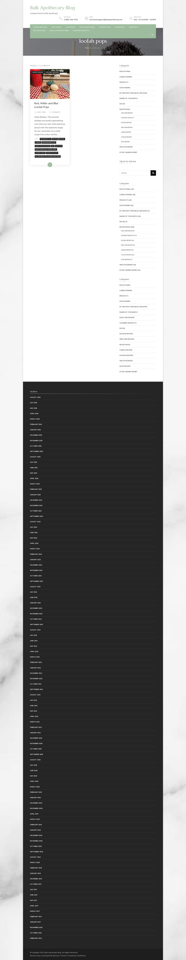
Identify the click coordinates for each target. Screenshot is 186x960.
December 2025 (36, 435)
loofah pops (40, 153)
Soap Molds (56, 27)
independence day (48, 142)
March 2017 (35, 911)
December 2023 (36, 565)
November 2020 (36, 743)
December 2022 (36, 608)
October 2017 (36, 884)
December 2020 (36, 738)
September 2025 (36, 451)
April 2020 (34, 781)
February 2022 (36, 662)
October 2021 (36, 684)
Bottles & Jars (39, 31)
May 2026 (33, 408)
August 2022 (35, 630)
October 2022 (36, 619)
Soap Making (124, 88)
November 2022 (36, 614)
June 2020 (33, 771)
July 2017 (33, 890)
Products (123, 82)
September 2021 (36, 689)
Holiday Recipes (52, 72)
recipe (55, 139)
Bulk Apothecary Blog (52, 8)
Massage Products (81, 31)
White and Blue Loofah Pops (45, 149)
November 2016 (36, 927)
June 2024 (33, 533)
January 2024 (35, 560)
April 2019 (34, 814)
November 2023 (36, 570)
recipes (61, 139)
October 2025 (36, 446)
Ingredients (134, 27)
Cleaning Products (127, 118)
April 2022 (34, 652)
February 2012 (36, 938)
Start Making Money (128, 152)
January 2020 (35, 798)
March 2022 (35, 657)
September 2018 (36, 852)
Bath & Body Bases (87, 27)
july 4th (59, 146)
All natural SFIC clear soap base (47, 156)
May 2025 (33, 473)
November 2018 (36, 841)
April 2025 (34, 478)
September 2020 (36, 754)
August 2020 (35, 760)
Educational (125, 71)
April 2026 (34, 414)
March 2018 (35, 862)
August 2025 (35, 457)
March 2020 (35, 787)
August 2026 (35, 397)
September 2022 (36, 625)
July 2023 (33, 592)
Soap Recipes (125, 142)
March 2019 (35, 819)
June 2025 (33, 468)
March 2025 (35, 484)
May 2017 (33, 900)
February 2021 (36, 727)
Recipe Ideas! (38, 72)
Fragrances (120, 27)
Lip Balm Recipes (126, 137)
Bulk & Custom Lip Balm (59, 31)
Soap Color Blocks (42, 146)
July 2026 (33, 403)
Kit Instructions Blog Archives (133, 93)
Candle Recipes (126, 132)
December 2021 (36, 673)
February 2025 (36, 489)
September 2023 (36, 581)
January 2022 (35, 668)
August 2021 (35, 695)
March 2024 (35, 549)
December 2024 (36, 500)
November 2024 (36, 506)
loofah (38, 142)
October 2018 (36, 846)
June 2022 (33, 641)
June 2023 (33, 597)
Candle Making (125, 77)
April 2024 (34, 543)
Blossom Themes (60, 956)
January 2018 (35, 873)
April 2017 (34, 906)
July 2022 (33, 635)
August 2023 (35, 587)
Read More (46, 165)
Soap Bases (70, 27)
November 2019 (36, 808)
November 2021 (36, 679)
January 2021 (35, 733)
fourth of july (51, 153)
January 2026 (35, 430)
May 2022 (33, 646)
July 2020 (33, 765)
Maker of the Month (128, 98)
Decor (122, 104)
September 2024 (36, 516)
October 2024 (36, 511)
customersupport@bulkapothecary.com (105, 19)
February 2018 (36, 868)
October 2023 (36, 576)
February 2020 (36, 792)
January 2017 (35, 922)
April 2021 (34, 716)
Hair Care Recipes (127, 113)
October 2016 (36, 933)
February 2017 (36, 917)
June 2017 (33, 895)
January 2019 (35, 830)
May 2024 (33, 538)
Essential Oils (105, 27)
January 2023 (35, 603)
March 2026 (35, 419)
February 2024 (36, 554)
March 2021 (35, 722)
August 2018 (35, 857)
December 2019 (36, 803)
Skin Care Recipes (126, 127)
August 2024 (35, 522)
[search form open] (152, 34)
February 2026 (36, 424)
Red (52, 146)
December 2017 (36, 879)
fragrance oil (45, 139)
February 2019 (36, 825)
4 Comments (56, 112)
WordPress (81, 956)
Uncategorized (126, 147)
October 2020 (36, 749)
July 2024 (33, 527)
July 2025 (33, 462)
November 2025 (36, 441)
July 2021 (33, 700)
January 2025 (35, 495)
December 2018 (36, 835)
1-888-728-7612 (71, 19)
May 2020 (33, 776)
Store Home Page (40, 27)
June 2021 (33, 706)
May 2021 (33, 711)
